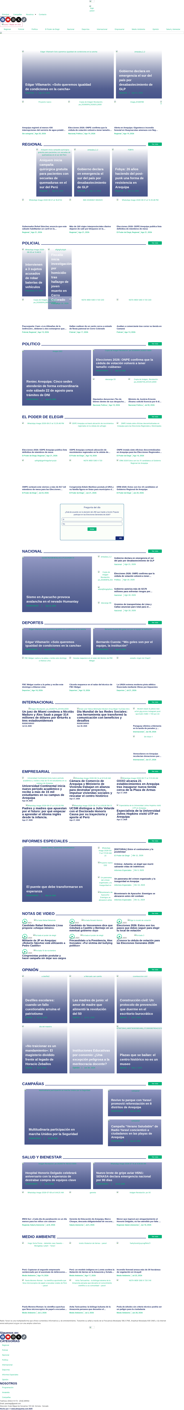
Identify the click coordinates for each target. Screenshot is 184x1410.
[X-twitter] (18, 19)
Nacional (70, 29)
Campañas (17, 14)
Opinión (156, 29)
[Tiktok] (24, 19)
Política (35, 29)
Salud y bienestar (173, 29)
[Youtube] (8, 19)
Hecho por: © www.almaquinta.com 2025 (16, 1409)
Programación (7, 1387)
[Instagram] (13, 19)
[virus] (161, 104)
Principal (5, 14)
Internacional (102, 29)
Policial (21, 29)
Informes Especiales (10, 1375)
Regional (7, 29)
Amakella (5, 1392)
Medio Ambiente (138, 29)
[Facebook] (2, 19)
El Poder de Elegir (52, 29)
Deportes (85, 29)
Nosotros (30, 14)
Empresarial (119, 29)
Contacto (42, 14)
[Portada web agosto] (92, 33)
